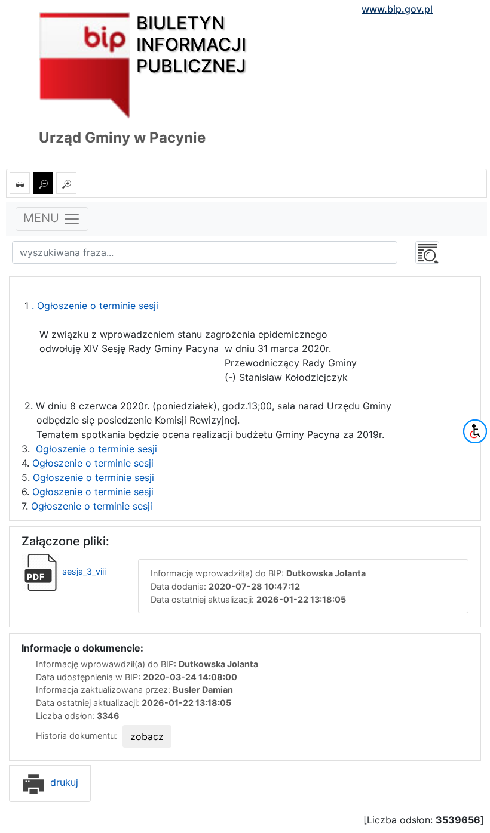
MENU (43, 218)
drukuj (62, 782)
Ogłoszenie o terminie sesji (96, 449)
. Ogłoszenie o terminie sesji (93, 305)
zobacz (147, 736)
